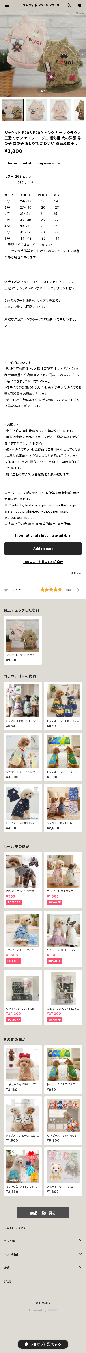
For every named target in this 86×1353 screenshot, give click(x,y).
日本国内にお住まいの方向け (43, 562)
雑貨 (7, 1268)
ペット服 (9, 1241)
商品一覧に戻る (43, 1213)
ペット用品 (11, 1254)
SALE (7, 1281)
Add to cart (43, 548)
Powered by (38, 1310)
